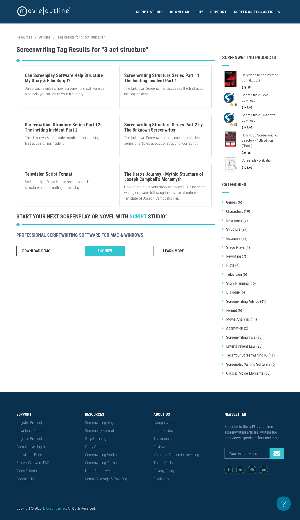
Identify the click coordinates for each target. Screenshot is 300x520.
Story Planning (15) (241, 283)
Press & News (164, 430)
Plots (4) (233, 265)
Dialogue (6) (235, 292)
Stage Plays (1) (238, 247)
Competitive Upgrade (32, 446)
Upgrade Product (29, 438)
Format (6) (234, 310)
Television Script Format (48, 174)
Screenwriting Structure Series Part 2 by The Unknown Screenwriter (163, 127)
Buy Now (105, 250)
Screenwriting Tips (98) (244, 337)
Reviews (160, 446)
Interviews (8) (237, 220)
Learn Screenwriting (100, 470)
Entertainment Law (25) (244, 346)
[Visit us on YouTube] (264, 470)
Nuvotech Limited (54, 508)
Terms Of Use (164, 462)
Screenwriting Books (101, 454)
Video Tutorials (27, 470)
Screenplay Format (99, 430)
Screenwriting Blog (99, 422)
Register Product (29, 422)
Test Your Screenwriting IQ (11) (250, 355)
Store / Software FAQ (32, 462)
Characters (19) (238, 211)
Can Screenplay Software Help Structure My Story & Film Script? (64, 78)
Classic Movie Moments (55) (248, 373)
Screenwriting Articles (257, 12)
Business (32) (237, 238)
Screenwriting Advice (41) (246, 301)
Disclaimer (161, 479)
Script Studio (149, 12)
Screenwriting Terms (101, 462)
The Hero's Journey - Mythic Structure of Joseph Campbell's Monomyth (163, 176)
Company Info (165, 422)
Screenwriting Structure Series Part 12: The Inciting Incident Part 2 (63, 127)
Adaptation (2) (237, 328)
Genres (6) (234, 202)
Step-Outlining (95, 438)
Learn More (173, 251)
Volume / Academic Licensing (176, 454)
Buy (199, 12)
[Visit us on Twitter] (240, 470)
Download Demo (36, 251)
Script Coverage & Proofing (106, 479)
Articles (44, 37)
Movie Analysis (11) (241, 319)
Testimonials (163, 438)
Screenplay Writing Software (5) (251, 364)
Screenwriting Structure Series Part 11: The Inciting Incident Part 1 (162, 78)
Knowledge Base (29, 454)
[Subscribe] (277, 453)
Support (218, 12)
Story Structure (97, 446)
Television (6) (236, 274)
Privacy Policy (164, 470)
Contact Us (25, 479)
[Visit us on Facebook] (229, 470)
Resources (24, 37)
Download (179, 12)
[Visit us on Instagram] (252, 470)
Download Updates (30, 430)
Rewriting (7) (236, 256)
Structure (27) (237, 229)
